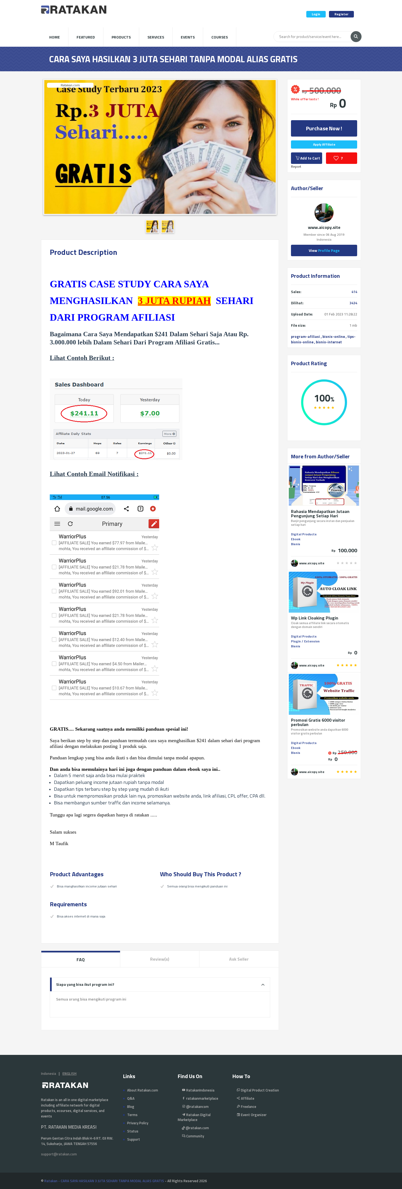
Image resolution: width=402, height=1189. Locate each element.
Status (132, 1131)
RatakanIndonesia (199, 1090)
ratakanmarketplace (201, 1098)
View (324, 250)
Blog (130, 1106)
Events (188, 37)
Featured (86, 37)
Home (54, 37)
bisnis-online (333, 336)
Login (316, 14)
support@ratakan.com (59, 1154)
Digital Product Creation (259, 1090)
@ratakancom (197, 1106)
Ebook (295, 539)
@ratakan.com (197, 1128)
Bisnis (295, 544)
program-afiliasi (305, 336)
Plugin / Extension (305, 641)
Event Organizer (253, 1114)
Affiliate (247, 1098)
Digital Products (304, 534)
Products (121, 37)
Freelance (248, 1106)
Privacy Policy (137, 1123)
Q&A (131, 1098)
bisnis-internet (329, 342)
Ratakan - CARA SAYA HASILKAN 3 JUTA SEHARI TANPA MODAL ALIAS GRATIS (104, 1181)
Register (341, 14)
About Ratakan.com (142, 1090)
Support (133, 1139)
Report (296, 166)
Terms (132, 1114)
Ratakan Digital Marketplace (194, 1117)
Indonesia (48, 1073)
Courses (219, 37)
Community (194, 1136)
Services (155, 37)
